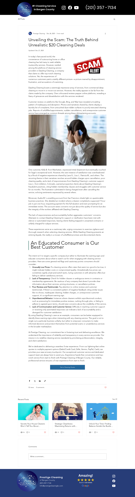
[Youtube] (76, 7)
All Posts (21, 19)
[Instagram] (63, 7)
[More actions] (105, 33)
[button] (114, 19)
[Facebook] (70, 7)
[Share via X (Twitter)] (35, 381)
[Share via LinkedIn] (40, 381)
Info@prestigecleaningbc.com (51, 486)
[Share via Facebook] (29, 381)
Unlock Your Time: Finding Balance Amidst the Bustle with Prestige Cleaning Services (100, 425)
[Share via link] (45, 381)
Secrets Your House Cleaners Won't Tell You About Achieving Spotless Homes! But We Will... (33, 425)
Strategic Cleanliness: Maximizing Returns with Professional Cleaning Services (65, 425)
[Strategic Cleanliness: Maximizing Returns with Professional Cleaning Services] (67, 411)
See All (114, 399)
